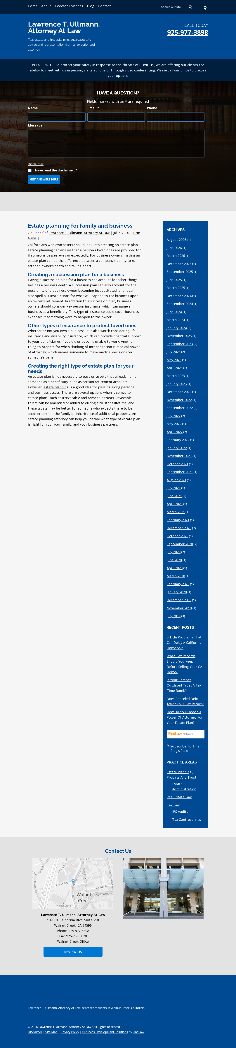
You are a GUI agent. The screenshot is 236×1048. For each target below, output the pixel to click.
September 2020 (180, 544)
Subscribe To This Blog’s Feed (184, 748)
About (46, 6)
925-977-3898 (187, 32)
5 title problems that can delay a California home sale (184, 642)
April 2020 (175, 568)
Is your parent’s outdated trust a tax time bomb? (184, 685)
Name (33, 108)
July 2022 (174, 416)
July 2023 (174, 352)
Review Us (73, 951)
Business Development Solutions (105, 1032)
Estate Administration (184, 786)
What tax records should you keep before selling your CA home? (184, 664)
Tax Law (173, 805)
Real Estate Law (179, 797)
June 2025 (174, 280)
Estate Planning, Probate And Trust (181, 775)
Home (32, 6)
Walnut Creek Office (73, 941)
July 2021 (174, 488)
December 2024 (179, 296)
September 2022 (180, 407)
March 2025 (176, 287)
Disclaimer (36, 164)
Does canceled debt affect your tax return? (185, 701)
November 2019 (179, 608)
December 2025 (179, 263)
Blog (90, 6)
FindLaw (138, 1032)
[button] (232, 1021)
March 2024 (176, 319)
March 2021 (176, 512)
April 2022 (175, 432)
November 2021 (179, 456)
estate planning (56, 387)
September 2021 (180, 472)
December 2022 (179, 391)
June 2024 (174, 312)
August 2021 (176, 480)
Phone (152, 108)
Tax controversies (186, 819)
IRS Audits (180, 811)
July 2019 (174, 616)
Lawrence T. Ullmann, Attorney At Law (79, 233)
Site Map (51, 1032)
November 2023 (179, 335)
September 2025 (180, 271)
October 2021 (177, 464)
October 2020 (177, 536)
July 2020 (174, 552)
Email (93, 108)
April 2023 (175, 368)
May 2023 (174, 360)
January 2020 (177, 592)
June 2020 (174, 560)
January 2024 (177, 328)
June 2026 (174, 247)
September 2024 (180, 303)
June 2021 (174, 496)
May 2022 (174, 424)
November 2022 (179, 400)
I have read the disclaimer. (55, 170)
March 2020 (176, 576)
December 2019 (179, 600)
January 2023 (177, 384)
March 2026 (176, 255)
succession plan (54, 280)
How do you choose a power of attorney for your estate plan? (185, 717)
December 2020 (179, 528)
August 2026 (176, 239)
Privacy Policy (70, 1032)
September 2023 (180, 344)
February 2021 (178, 520)
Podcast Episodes (69, 6)
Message (35, 125)
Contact (104, 6)
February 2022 (178, 440)
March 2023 (176, 375)
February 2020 (178, 584)
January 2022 (177, 448)
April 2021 (175, 504)
